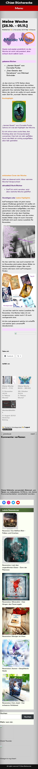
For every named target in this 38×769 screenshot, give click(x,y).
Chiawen (32, 30)
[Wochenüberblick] (9, 404)
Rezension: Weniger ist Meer (14, 636)
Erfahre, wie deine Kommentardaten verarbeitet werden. (19, 493)
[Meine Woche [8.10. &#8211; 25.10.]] (25, 380)
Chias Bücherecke (19, 2)
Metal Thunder (6, 741)
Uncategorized (17, 427)
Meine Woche (7, 429)
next (34, 434)
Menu (19, 8)
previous (6, 434)
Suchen (3, 713)
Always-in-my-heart (8, 758)
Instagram (27, 269)
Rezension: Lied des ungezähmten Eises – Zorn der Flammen (14, 567)
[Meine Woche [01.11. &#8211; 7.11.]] (9, 380)
